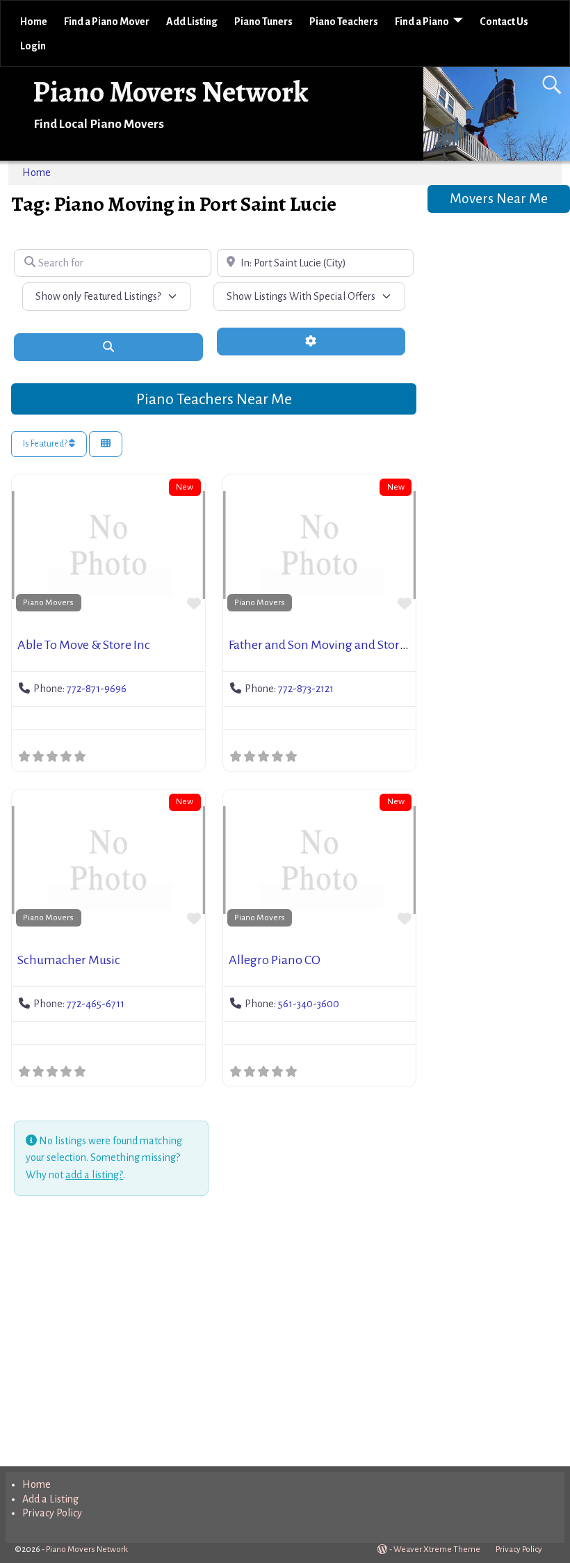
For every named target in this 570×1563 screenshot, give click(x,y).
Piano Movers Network (171, 91)
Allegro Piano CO (274, 960)
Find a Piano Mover (106, 21)
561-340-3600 (308, 1003)
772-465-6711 (95, 1003)
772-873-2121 (306, 688)
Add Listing (192, 21)
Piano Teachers (343, 21)
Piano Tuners (263, 21)
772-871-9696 (97, 688)
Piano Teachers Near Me (214, 399)
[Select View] (105, 444)
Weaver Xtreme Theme (436, 1549)
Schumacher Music (68, 960)
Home (33, 21)
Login (33, 45)
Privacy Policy (52, 1512)
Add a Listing (50, 1499)
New (184, 487)
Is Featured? (46, 444)
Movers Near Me (499, 198)
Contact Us (504, 21)
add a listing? (94, 1174)
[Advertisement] (213, 1333)
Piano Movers (48, 602)
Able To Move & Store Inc (83, 645)
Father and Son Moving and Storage (324, 645)
